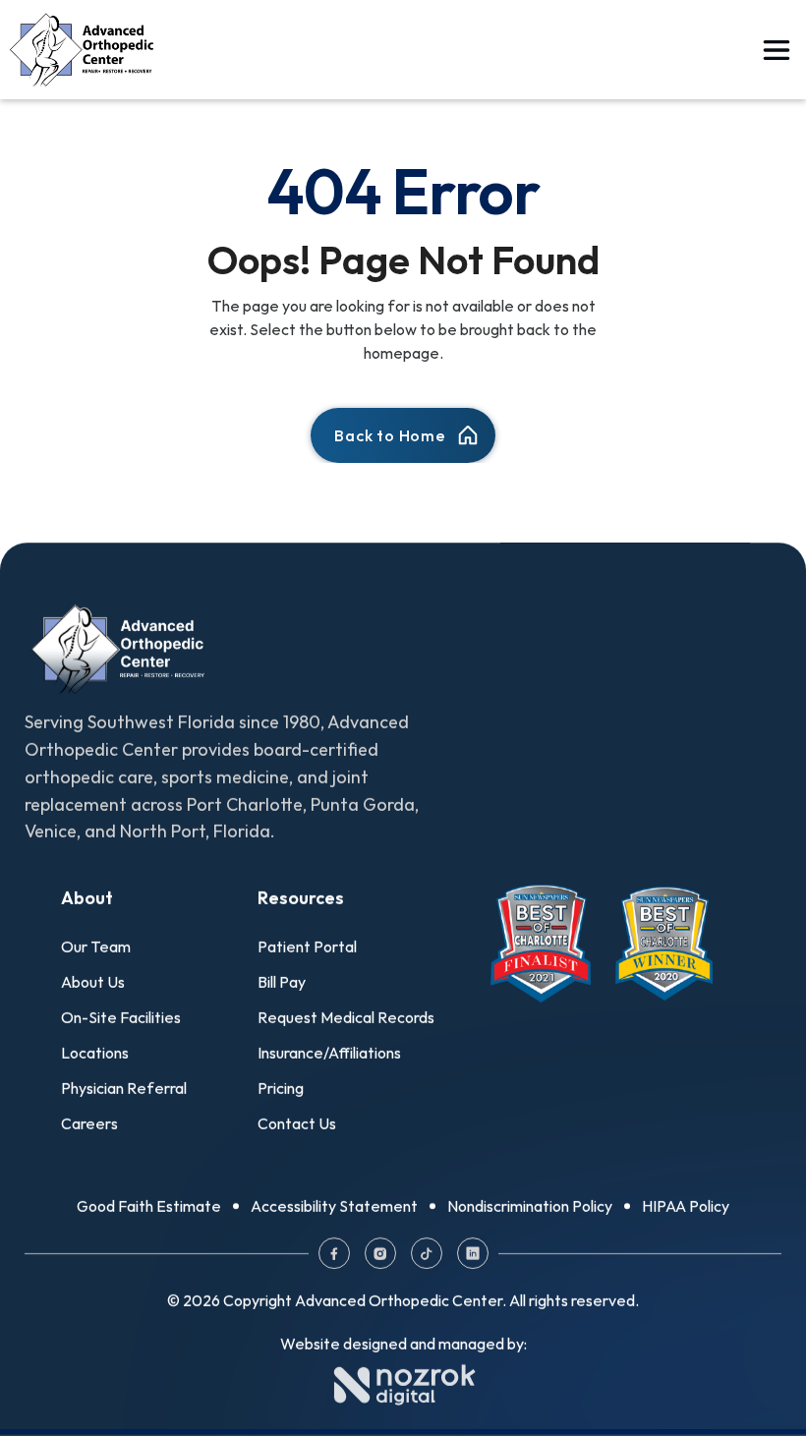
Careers (89, 1123)
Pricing (281, 1088)
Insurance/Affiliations (329, 1053)
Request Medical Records (346, 1017)
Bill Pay (282, 982)
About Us (93, 982)
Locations (95, 1053)
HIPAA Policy (685, 1206)
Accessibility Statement (334, 1206)
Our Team (96, 946)
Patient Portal (307, 946)
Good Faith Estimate (149, 1206)
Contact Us (297, 1123)
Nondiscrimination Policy (529, 1206)
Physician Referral (124, 1088)
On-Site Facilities (121, 1017)
